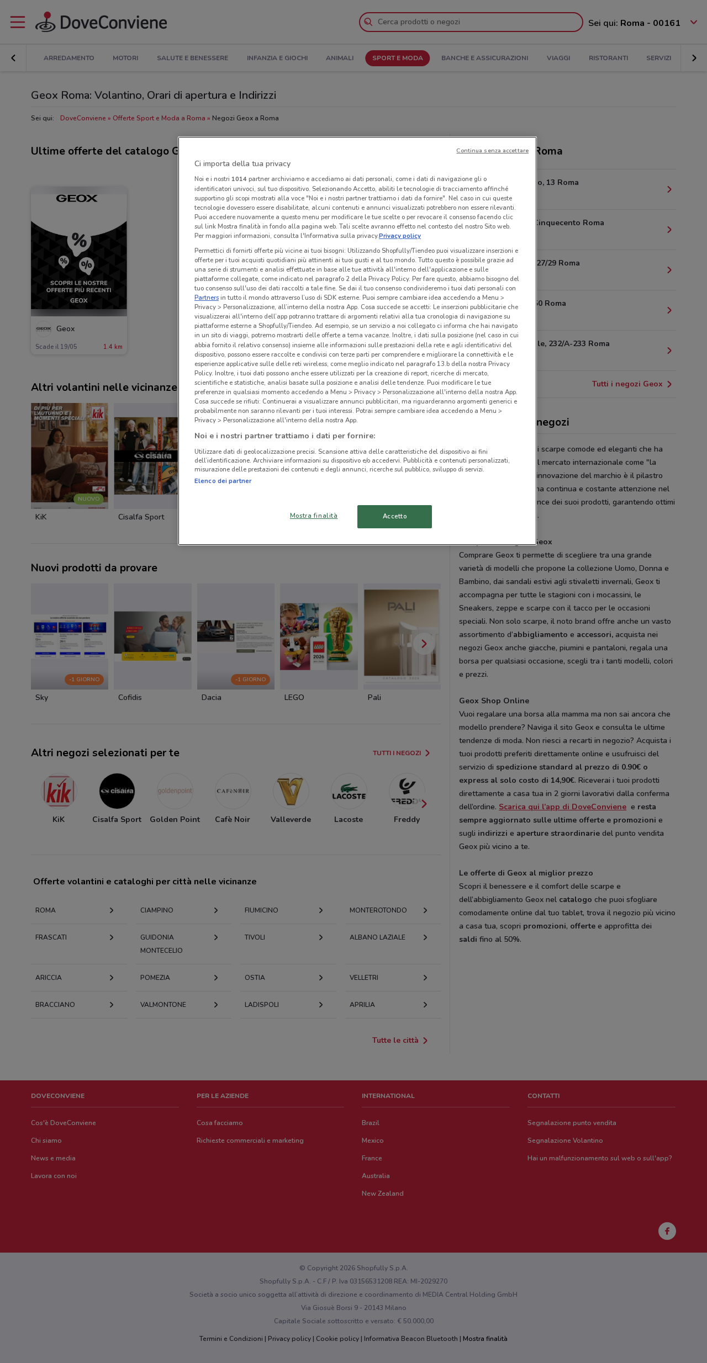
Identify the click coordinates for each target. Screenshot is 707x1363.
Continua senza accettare (492, 150)
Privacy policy (400, 235)
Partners (206, 297)
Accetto (395, 516)
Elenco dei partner (222, 480)
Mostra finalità (314, 515)
